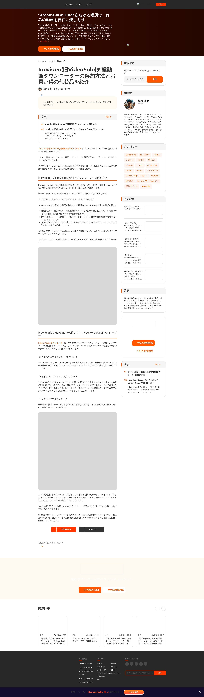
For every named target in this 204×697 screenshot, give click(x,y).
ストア (79, 4)
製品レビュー (62, 61)
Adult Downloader (86, 667)
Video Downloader (86, 671)
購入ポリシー (114, 666)
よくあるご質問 (101, 670)
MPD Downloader (85, 675)
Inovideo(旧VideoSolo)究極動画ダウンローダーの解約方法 (71, 124)
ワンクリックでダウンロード (57, 139)
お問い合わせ (101, 666)
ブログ (88, 4)
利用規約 (113, 663)
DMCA (99, 679)
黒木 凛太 (47, 89)
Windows (66, 529)
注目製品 (69, 4)
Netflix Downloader (86, 682)
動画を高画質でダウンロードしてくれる (61, 133)
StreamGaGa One (85, 664)
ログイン (160, 4)
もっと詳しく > (44, 41)
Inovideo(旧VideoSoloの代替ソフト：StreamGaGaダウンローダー (75, 129)
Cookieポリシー (115, 673)
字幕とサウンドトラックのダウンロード (61, 136)
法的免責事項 (101, 676)
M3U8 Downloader (86, 678)
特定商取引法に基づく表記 (105, 673)
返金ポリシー (114, 670)
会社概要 (99, 663)
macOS (92, 529)
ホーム (41, 61)
